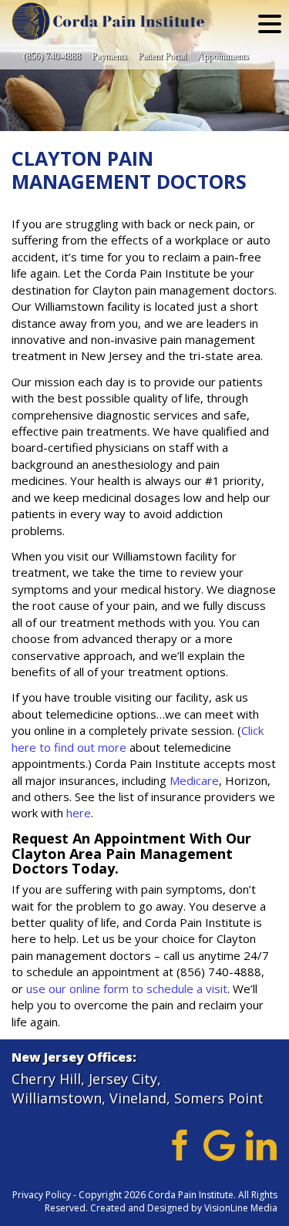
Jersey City (123, 1078)
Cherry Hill (46, 1078)
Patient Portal (162, 56)
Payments (109, 56)
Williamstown (57, 1098)
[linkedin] (261, 1143)
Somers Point (219, 1098)
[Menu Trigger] (269, 23)
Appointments (223, 56)
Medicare (194, 780)
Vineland (137, 1098)
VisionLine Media (240, 1207)
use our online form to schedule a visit (126, 988)
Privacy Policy (41, 1194)
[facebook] (177, 1143)
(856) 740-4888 (52, 56)
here (78, 812)
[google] (219, 1143)
